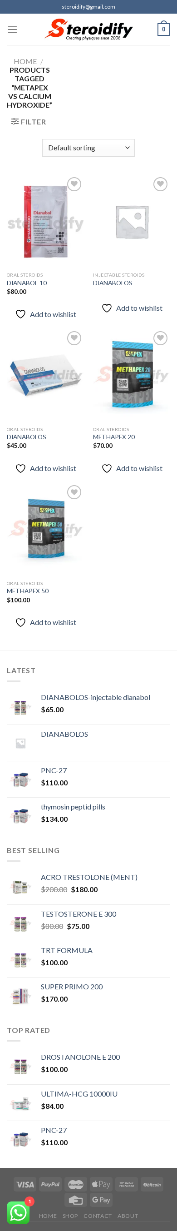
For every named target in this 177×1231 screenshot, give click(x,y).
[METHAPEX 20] (131, 375)
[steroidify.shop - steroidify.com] (88, 29)
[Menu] (12, 29)
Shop (70, 1215)
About (128, 1215)
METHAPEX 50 (28, 591)
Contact (98, 1215)
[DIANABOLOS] (131, 221)
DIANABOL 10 (27, 283)
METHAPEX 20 (114, 437)
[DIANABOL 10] (45, 221)
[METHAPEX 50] (45, 529)
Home (25, 61)
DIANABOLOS (113, 283)
